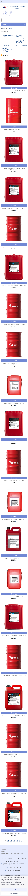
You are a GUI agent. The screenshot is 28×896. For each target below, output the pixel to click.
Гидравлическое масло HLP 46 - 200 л (14, 480)
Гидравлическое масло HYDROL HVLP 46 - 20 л (14, 208)
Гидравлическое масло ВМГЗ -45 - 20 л (14, 596)
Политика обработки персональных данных (12, 853)
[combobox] (13, 20)
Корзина (3, 851)
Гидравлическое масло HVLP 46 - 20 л (14, 403)
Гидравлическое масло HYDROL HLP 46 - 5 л (14, 715)
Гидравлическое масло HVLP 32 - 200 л (14, 129)
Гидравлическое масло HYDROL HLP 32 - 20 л (14, 285)
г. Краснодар (16, 7)
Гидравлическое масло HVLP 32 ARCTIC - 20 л (14, 519)
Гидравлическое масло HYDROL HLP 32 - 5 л (14, 833)
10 (19, 841)
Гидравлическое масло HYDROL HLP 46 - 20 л (14, 442)
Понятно (14, 889)
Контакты (3, 849)
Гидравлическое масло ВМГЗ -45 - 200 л (14, 324)
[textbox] (14, 20)
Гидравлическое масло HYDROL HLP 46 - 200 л (14, 247)
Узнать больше (14, 893)
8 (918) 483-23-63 (15, 868)
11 (21, 841)
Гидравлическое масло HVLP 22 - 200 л (14, 754)
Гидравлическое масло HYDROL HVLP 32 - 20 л (14, 90)
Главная (3, 847)
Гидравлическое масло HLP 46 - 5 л (13, 558)
